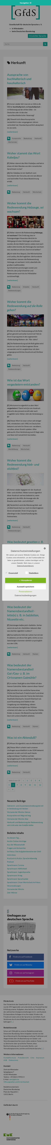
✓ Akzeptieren (25, 580)
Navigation (25, 3)
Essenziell (13, 573)
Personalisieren (25, 592)
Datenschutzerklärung (25, 566)
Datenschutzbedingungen (25, 595)
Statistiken (33, 573)
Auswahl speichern (25, 587)
